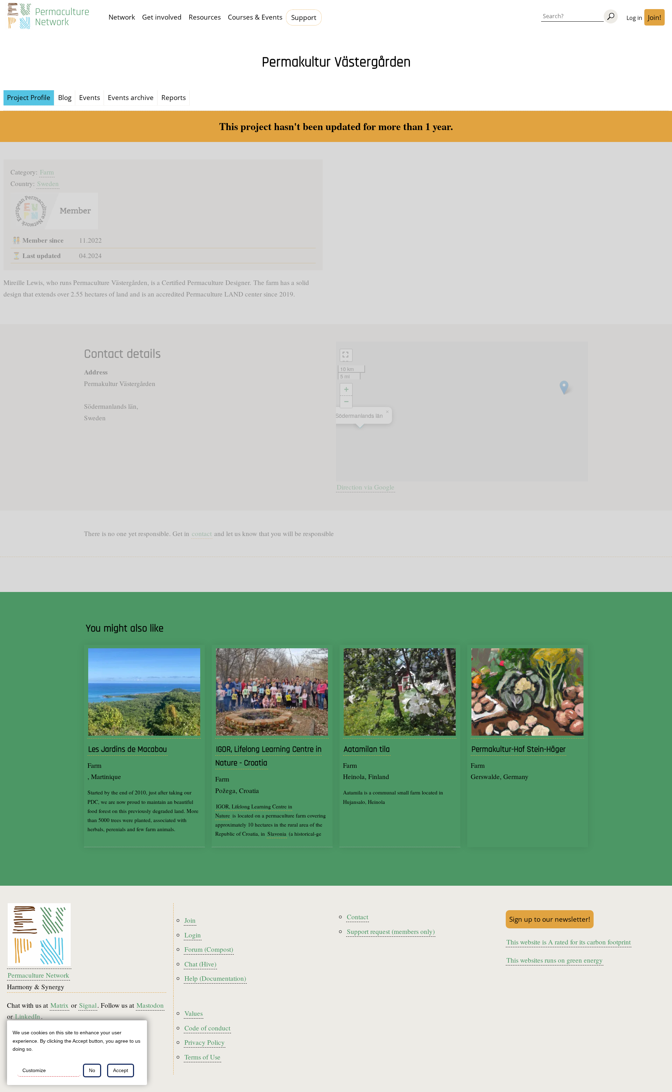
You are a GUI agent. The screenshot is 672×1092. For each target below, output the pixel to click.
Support (303, 17)
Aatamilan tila (367, 749)
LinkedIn (27, 1016)
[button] (564, 387)
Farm (47, 171)
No (92, 1070)
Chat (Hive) (200, 963)
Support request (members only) (391, 931)
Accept (120, 1070)
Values (193, 1013)
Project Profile (28, 97)
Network (121, 17)
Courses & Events (255, 17)
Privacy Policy (204, 1042)
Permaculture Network (62, 17)
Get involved (162, 17)
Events (89, 97)
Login (192, 934)
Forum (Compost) (208, 949)
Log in (634, 18)
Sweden (48, 183)
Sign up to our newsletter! (549, 919)
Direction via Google (365, 487)
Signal (88, 1005)
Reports (173, 97)
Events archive (131, 97)
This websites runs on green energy (554, 960)
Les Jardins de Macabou (127, 749)
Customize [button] (34, 1070)
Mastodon (150, 1005)
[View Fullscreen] (346, 355)
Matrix (59, 1005)
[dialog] (77, 1052)
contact (202, 533)
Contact (357, 916)
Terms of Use (202, 1056)
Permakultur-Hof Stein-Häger (518, 749)
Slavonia (276, 833)
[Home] (19, 17)
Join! (654, 17)
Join (190, 920)
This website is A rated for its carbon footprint (568, 941)
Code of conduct (207, 1027)
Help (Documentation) (215, 978)
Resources (205, 17)
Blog (64, 97)
